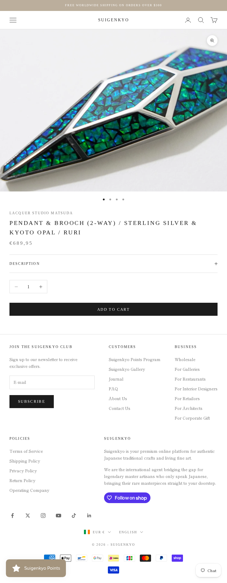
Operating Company (29, 490)
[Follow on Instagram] (43, 515)
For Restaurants (190, 379)
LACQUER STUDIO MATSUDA (41, 213)
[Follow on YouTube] (58, 515)
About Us (118, 398)
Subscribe (31, 401)
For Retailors (187, 398)
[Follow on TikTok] (74, 515)
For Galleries (187, 369)
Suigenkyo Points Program (134, 359)
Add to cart (113, 309)
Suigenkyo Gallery (127, 369)
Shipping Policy (24, 461)
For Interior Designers (196, 389)
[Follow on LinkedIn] (89, 515)
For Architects (188, 408)
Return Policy (22, 480)
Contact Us (119, 408)
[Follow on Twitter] (28, 515)
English (128, 532)
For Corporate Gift (192, 418)
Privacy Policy (23, 471)
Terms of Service (26, 451)
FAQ (113, 389)
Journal (116, 379)
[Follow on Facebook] (12, 515)
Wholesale (185, 359)
